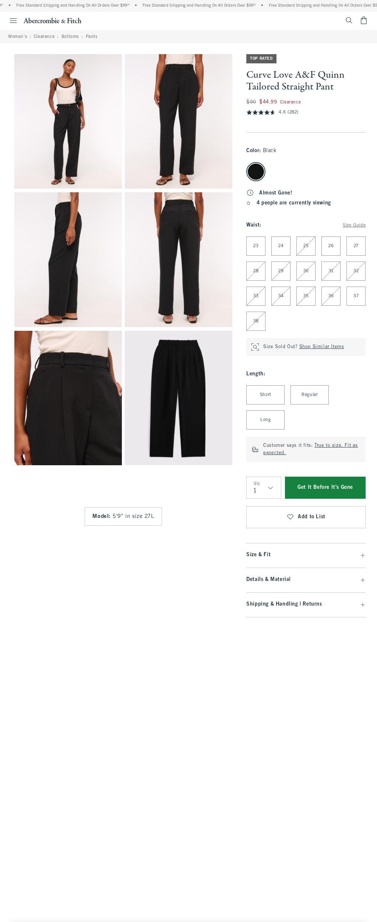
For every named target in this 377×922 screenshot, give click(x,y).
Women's (17, 37)
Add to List (311, 517)
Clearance (44, 37)
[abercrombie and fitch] (52, 20)
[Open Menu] (9, 20)
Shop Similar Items (321, 347)
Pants (92, 37)
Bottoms (70, 37)
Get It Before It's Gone (325, 487)
